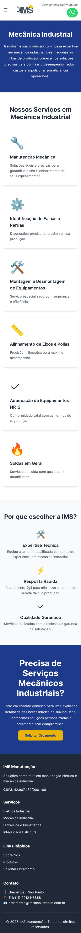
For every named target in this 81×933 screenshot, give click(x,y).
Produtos (10, 862)
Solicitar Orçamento (40, 735)
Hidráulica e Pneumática (22, 825)
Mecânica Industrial (18, 818)
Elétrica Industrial (17, 811)
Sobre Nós (11, 855)
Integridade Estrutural (20, 832)
